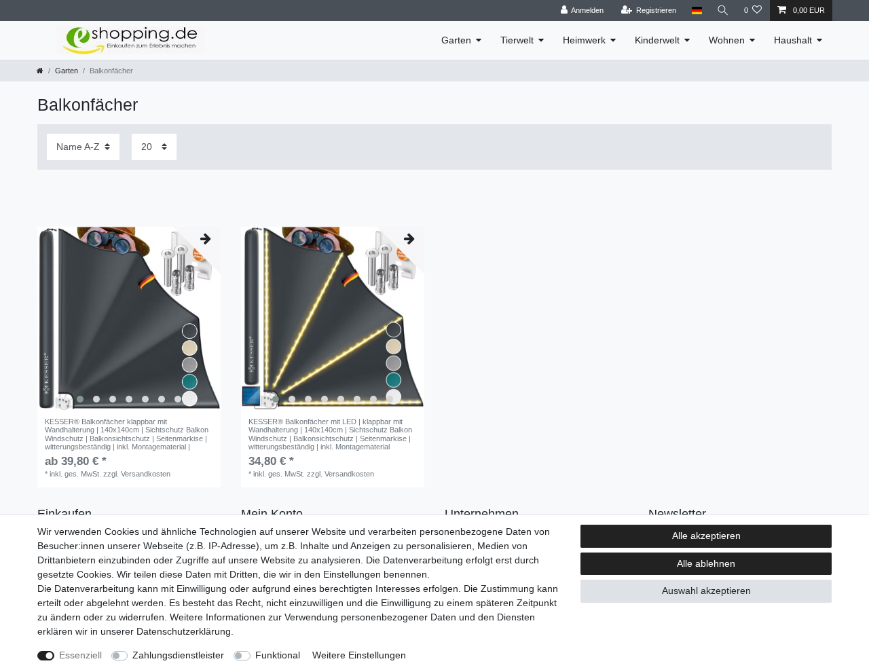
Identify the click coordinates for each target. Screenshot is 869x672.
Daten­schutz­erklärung (183, 631)
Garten (456, 40)
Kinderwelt (657, 40)
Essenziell (80, 655)
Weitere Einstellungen (359, 655)
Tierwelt (517, 40)
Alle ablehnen (706, 563)
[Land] (696, 10)
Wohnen (727, 40)
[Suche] (723, 10)
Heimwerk (584, 40)
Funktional (277, 655)
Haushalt (793, 40)
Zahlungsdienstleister (178, 655)
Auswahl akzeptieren (706, 590)
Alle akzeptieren (706, 535)
